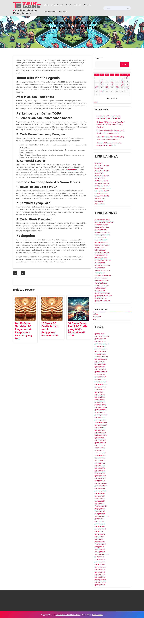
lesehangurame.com (102, 219)
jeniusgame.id (100, 463)
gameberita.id (100, 445)
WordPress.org (97, 615)
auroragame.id (100, 448)
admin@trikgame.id (55, 33)
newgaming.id (100, 412)
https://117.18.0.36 (102, 165)
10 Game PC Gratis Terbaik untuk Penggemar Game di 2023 (50, 329)
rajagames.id (99, 389)
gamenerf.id (99, 521)
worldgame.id (100, 460)
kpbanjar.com (100, 273)
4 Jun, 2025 (73, 33)
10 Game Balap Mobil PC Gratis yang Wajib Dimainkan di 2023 (77, 329)
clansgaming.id (100, 473)
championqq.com (101, 193)
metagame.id (100, 541)
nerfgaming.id (100, 481)
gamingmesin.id (100, 567)
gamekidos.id (100, 564)
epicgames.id (100, 511)
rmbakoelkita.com (101, 240)
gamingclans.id (100, 470)
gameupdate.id (100, 443)
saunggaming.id (100, 354)
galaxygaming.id (101, 415)
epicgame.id (99, 547)
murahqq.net (99, 178)
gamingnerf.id (100, 465)
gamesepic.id (100, 496)
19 (107, 88)
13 (112, 84)
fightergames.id (101, 506)
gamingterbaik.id (101, 349)
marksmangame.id (101, 554)
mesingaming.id (100, 579)
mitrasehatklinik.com (102, 270)
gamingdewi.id (100, 339)
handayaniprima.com (102, 232)
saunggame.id (100, 402)
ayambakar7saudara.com (104, 222)
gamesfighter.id (100, 491)
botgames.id (99, 503)
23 (127, 88)
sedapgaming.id (100, 364)
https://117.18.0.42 (102, 176)
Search (98, 58)
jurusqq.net (99, 173)
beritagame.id (100, 458)
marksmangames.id (102, 516)
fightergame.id (100, 544)
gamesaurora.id (100, 417)
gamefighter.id (100, 529)
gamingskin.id (100, 468)
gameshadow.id (100, 387)
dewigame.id (99, 399)
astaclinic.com (100, 290)
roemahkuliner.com (102, 227)
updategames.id (101, 435)
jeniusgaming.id (100, 351)
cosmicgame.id (100, 453)
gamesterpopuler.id (102, 336)
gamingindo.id (100, 574)
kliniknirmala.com (101, 278)
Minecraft (87, 5)
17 (97, 88)
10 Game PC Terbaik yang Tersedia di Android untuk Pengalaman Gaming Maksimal (110, 124)
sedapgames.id (100, 379)
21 (117, 88)
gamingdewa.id (100, 341)
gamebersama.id (101, 384)
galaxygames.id (100, 432)
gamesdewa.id (100, 367)
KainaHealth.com (101, 283)
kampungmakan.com (102, 235)
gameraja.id (99, 392)
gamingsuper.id (100, 582)
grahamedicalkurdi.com (103, 296)
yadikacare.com (100, 288)
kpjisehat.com (100, 268)
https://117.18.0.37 (102, 191)
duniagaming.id (100, 346)
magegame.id (100, 549)
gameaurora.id (100, 438)
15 (122, 84)
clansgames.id (100, 498)
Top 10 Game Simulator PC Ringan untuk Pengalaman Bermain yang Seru (23, 331)
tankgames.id (100, 514)
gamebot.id (99, 531)
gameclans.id (99, 524)
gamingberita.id (100, 410)
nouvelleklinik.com (101, 280)
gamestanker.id (100, 562)
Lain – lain (63, 11)
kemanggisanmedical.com (104, 275)
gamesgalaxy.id (100, 420)
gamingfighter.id (101, 486)
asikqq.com (99, 163)
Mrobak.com (99, 247)
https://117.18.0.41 (102, 181)
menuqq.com (99, 203)
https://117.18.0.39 (102, 170)
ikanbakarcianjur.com (102, 265)
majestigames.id (101, 382)
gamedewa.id (100, 394)
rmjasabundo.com (101, 255)
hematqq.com (100, 198)
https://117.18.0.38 (102, 186)
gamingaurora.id (101, 407)
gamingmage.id (100, 476)
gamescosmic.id (101, 425)
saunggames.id (100, 377)
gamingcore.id (100, 572)
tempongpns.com (101, 225)
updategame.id (100, 455)
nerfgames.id (100, 501)
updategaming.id (101, 422)
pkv (94, 319)
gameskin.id (99, 519)
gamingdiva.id (100, 577)
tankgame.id (99, 557)
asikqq (95, 314)
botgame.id (99, 539)
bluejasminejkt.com (102, 245)
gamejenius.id (100, 397)
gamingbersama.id (101, 344)
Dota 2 (68, 5)
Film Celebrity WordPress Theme (68, 615)
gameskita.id (99, 334)
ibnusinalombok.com (102, 293)
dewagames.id (100, 374)
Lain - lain (95, 33)
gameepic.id (99, 536)
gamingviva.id (100, 585)
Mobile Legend (57, 5)
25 (102, 91)
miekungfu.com (100, 250)
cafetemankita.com (102, 252)
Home (46, 5)
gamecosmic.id (100, 440)
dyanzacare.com (101, 298)
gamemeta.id (100, 526)
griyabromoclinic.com (103, 301)
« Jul (95, 102)
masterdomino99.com (103, 188)
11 (102, 84)
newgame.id (99, 450)
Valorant (77, 5)
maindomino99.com (102, 183)
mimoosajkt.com (101, 258)
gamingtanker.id (101, 483)
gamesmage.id (100, 493)
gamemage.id (100, 534)
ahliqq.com (99, 168)
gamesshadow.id (101, 359)
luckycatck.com (100, 237)
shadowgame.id (100, 405)
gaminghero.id (100, 569)
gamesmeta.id (100, 488)
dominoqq (72, 169)
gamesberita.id (100, 427)
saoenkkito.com (100, 230)
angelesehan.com (101, 242)
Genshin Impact (50, 11)
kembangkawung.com (103, 260)
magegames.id (100, 509)
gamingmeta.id (100, 478)
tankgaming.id (100, 559)
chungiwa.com (100, 263)
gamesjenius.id (100, 369)
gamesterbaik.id (101, 372)
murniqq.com (99, 201)
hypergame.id (100, 552)
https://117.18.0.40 (102, 196)
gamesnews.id (100, 430)
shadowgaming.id (101, 356)
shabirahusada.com (102, 285)
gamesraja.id (99, 361)
